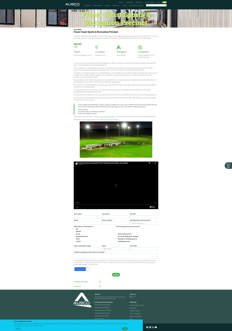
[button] (91, 5)
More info (18, 328)
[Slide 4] (116, 156)
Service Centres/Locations (136, 5)
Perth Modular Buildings (101, 316)
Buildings (87, 5)
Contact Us (77, 286)
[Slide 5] (118, 156)
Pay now (121, 2)
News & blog (129, 2)
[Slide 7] (122, 156)
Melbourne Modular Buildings (103, 310)
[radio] (137, 234)
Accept (125, 328)
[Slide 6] (120, 156)
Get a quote (133, 308)
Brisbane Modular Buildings (102, 305)
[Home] (72, 4)
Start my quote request (228, 165)
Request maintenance (136, 316)
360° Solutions (97, 5)
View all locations (99, 318)
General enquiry (149, 2)
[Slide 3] (114, 156)
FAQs (131, 319)
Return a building (134, 313)
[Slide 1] (109, 156)
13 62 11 (159, 2)
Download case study (81, 282)
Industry (107, 5)
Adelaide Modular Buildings (102, 313)
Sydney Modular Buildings (102, 307)
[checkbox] (95, 235)
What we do (116, 5)
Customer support (135, 311)
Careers (125, 5)
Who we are (139, 2)
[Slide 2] (112, 156)
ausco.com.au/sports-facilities (106, 116)
